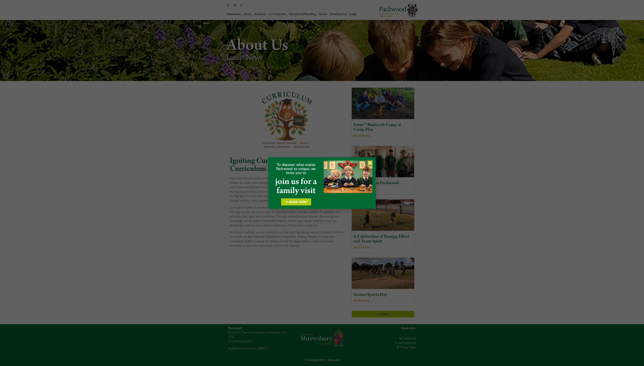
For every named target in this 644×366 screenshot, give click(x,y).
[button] (370, 163)
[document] (322, 183)
